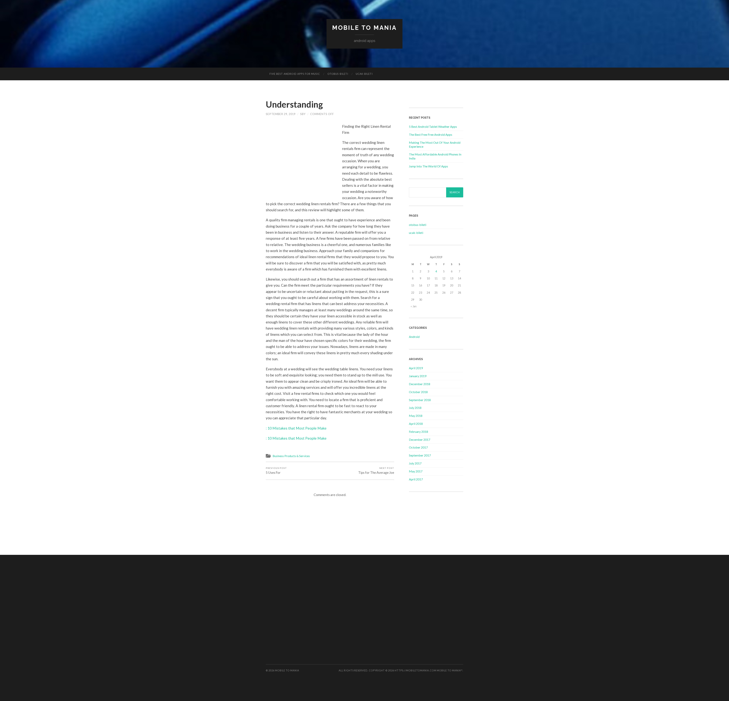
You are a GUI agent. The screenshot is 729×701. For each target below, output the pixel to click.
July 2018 (415, 407)
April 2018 (416, 423)
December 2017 (419, 439)
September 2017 (420, 455)
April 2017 (416, 479)
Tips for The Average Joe (376, 471)
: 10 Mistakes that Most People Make (296, 428)
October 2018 (418, 392)
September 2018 (420, 400)
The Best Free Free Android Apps (430, 134)
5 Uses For (276, 471)
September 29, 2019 (281, 114)
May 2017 (415, 471)
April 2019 (416, 368)
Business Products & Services (291, 456)
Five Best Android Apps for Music (295, 73)
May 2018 (415, 415)
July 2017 (415, 463)
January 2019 (417, 376)
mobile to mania (364, 27)
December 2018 (419, 384)
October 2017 (418, 447)
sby (303, 114)
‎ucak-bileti (364, 73)
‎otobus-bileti (337, 73)
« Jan (414, 306)
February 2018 (418, 431)
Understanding (294, 104)
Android (414, 336)
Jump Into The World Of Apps (428, 166)
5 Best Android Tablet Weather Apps (433, 126)
